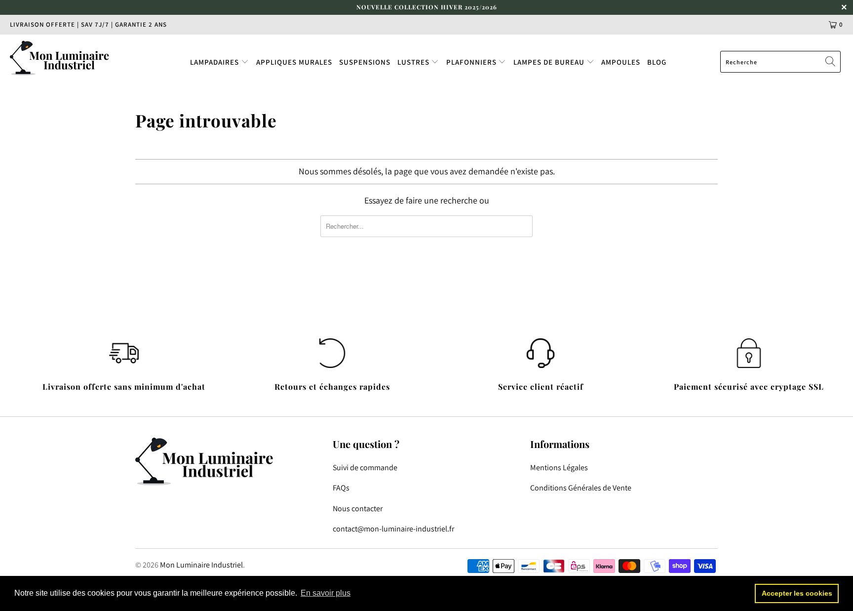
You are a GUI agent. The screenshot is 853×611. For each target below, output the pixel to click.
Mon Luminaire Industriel (201, 565)
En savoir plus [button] (325, 593)
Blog (656, 62)
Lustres (414, 62)
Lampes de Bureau (549, 62)
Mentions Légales (559, 467)
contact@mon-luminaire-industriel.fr (393, 529)
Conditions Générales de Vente (580, 488)
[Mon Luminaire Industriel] (73, 58)
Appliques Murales (294, 62)
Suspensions (364, 62)
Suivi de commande (365, 467)
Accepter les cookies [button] (797, 593)
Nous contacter (358, 508)
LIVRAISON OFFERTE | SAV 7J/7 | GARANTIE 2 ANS (88, 24)
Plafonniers (472, 62)
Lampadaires (215, 62)
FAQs (341, 488)
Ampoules (620, 62)
